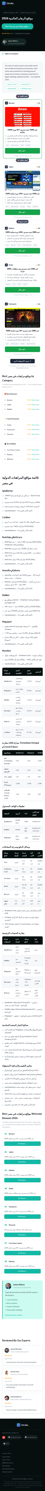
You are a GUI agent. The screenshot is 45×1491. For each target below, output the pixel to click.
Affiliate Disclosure (7, 1463)
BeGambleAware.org (22, 368)
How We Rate (6, 1466)
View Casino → (36, 400)
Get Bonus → (22, 1143)
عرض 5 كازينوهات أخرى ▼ (22, 361)
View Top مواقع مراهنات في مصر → (17, 26)
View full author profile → (14, 1315)
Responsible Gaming (8, 1469)
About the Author (7, 1472)
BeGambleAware (31, 1437)
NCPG (6, 1444)
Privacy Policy (6, 1457)
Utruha (8, 3)
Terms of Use (6, 1460)
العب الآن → (22, 151)
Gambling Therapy (14, 1437)
